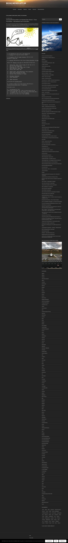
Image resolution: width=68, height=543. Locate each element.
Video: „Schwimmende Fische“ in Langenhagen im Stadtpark (51, 191)
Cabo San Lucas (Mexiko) (45, 301)
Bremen (43, 294)
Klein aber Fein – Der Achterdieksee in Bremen (48, 113)
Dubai (43, 318)
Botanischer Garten (58, 509)
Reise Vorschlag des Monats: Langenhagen (48, 229)
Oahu (15, 69)
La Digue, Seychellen (45, 64)
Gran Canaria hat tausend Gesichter (47, 132)
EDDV (50, 511)
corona (47, 511)
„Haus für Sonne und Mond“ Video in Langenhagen (49, 184)
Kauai (11, 68)
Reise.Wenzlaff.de (16, 3)
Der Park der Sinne (44, 153)
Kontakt (29, 9)
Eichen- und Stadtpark (55, 511)
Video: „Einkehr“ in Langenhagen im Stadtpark (48, 181)
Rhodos (43, 446)
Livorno (43, 384)
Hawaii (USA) (44, 344)
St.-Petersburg (44, 471)
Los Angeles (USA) (44, 387)
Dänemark (43, 313)
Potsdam (43, 172)
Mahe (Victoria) (44, 396)
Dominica (43, 316)
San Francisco (44, 450)
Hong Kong (43, 349)
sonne (50, 521)
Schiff (52, 519)
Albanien (43, 275)
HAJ (43, 514)
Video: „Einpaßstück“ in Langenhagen (47, 186)
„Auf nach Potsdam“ (45, 170)
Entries (31, 537)
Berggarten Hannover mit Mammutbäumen (48, 57)
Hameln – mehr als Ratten (45, 92)
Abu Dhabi (16, 90)
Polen (42, 431)
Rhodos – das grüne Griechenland (47, 141)
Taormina (43, 476)
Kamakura (43, 370)
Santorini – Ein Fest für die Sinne (46, 78)
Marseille (43, 403)
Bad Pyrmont (44, 120)
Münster (43, 412)
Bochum (43, 290)
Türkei (43, 488)
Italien (43, 363)
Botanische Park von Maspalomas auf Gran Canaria (49, 90)
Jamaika (43, 365)
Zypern (43, 504)
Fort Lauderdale (44, 325)
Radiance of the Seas (23, 23)
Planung (43, 429)
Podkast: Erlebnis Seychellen (46, 66)
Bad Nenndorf (44, 283)
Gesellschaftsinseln (21, 71)
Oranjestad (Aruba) (44, 422)
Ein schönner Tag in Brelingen (46, 134)
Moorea (11, 72)
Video (43, 495)
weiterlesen (8, 98)
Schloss (55, 519)
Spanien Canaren (44, 464)
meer (55, 516)
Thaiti (15, 71)
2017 (43, 509)
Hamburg (43, 337)
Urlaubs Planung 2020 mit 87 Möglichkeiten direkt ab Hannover (51, 216)
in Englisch (43, 356)
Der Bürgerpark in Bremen (46, 148)
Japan (43, 367)
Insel (52, 514)
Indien (43, 358)
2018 (46, 509)
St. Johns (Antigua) (44, 469)
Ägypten (43, 273)
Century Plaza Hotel (30, 60)
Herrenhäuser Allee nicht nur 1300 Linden (48, 193)
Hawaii (21, 67)
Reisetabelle (20, 9)
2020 (48, 509)
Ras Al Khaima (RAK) (45, 443)
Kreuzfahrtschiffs (18, 81)
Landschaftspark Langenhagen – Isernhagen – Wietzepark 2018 (51, 227)
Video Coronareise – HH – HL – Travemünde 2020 (49, 168)
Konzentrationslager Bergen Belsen (47, 165)
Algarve (43, 280)
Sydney (11, 79)
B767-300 (9, 58)
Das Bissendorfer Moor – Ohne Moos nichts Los (49, 158)
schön (58, 519)
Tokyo (43, 483)
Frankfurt (12, 57)
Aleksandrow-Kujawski (45, 278)
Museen (58, 516)
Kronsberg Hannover (45, 146)
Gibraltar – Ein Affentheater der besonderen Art (49, 106)
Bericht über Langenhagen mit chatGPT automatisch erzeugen (51, 111)
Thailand (43, 479)
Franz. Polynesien (29, 71)
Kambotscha (44, 372)
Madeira (43, 393)
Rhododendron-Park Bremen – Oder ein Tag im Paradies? (50, 199)
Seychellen (43, 457)
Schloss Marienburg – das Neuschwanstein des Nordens (50, 137)
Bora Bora (12, 73)
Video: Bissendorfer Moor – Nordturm (47, 149)
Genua (43, 332)
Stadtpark (57, 521)
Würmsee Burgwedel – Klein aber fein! (47, 156)
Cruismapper (14, 24)
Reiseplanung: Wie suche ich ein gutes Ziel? (48, 234)
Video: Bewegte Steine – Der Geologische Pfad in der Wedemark (51, 160)
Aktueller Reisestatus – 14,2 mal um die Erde (48, 104)
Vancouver (24, 57)
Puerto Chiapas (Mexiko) (45, 436)
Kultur (60, 514)
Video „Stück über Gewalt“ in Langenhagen (48, 183)
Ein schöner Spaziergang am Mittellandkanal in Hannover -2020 (51, 203)
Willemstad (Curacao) (45, 502)
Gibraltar (43, 334)
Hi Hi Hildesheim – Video (45, 115)
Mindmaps (25, 9)
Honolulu (11, 69)
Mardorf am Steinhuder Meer (46, 142)
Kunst (43, 516)
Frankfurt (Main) (44, 327)
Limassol (43, 382)
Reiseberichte (44, 445)
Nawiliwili (15, 68)
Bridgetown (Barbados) (45, 299)
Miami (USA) (44, 410)
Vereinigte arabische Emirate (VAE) (47, 493)
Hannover (27, 92)
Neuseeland (15, 77)
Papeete (11, 71)
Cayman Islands (44, 308)
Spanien (43, 460)
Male (42, 398)
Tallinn (43, 474)
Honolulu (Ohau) (44, 351)
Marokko (43, 401)
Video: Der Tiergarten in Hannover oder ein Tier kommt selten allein (52, 163)
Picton (11, 77)
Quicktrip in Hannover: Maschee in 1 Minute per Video (50, 176)
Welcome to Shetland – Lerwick (46, 73)
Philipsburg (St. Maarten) (45, 427)
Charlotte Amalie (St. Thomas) (46, 311)
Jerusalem (43, 368)
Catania (43, 306)
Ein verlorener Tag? (45, 167)
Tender (28, 67)
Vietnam (43, 497)
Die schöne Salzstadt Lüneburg (46, 88)
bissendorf (52, 509)
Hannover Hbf (27, 53)
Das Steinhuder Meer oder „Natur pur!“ (47, 195)
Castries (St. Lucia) (44, 304)
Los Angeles (43, 386)
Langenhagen (51, 516)
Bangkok (43, 287)
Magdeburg (43, 59)
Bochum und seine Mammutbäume (47, 55)
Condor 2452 (15, 58)
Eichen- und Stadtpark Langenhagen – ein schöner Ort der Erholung (52, 201)
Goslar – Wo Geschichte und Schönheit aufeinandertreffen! (50, 98)
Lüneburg (43, 391)
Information (43, 360)
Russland (43, 448)
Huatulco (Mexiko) (44, 353)
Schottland (43, 453)
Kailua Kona (12, 67)
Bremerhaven (44, 297)
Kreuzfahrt (43, 379)
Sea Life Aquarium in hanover (46, 83)
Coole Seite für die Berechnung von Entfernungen (49, 108)
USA (24, 67)
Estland (43, 323)
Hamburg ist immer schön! (46, 123)
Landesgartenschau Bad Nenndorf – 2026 (48, 62)
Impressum (34, 9)
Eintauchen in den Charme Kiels (46, 96)
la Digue (46, 516)
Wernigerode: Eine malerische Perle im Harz (48, 100)
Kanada (20, 57)
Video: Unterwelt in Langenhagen (47, 188)
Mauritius (43, 405)
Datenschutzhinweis (41, 9)
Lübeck (43, 389)
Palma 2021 (43, 139)
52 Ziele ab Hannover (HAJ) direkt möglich (48, 130)
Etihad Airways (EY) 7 (32, 91)
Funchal (43, 330)
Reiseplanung (48, 519)
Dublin (43, 320)
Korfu (42, 377)
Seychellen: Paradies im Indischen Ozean (48, 71)
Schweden (43, 455)
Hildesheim (43, 346)
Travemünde (44, 486)
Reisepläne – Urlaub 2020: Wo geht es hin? (48, 232)
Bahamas (43, 285)
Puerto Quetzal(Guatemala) (46, 438)
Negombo (43, 415)
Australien (15, 79)
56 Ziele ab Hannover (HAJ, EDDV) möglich (48, 118)
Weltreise (43, 500)
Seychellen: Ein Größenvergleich (46, 69)
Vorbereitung (44, 498)
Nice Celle (43, 125)
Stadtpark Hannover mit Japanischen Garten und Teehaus (50, 151)
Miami (43, 408)
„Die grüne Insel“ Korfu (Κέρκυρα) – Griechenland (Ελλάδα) (51, 221)
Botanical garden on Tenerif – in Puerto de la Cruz (49, 81)
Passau (43, 424)
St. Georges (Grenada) (45, 467)
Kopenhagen (44, 375)
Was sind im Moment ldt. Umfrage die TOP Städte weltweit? (50, 127)
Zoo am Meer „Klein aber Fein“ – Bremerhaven (49, 144)
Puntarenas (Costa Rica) (45, 441)
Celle (42, 309)
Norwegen (43, 420)
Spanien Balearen (44, 462)
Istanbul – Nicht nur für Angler (46, 76)
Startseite (14, 9)
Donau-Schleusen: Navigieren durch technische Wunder (50, 85)
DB (22, 92)
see (42, 521)
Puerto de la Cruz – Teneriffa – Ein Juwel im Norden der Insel (50, 80)
